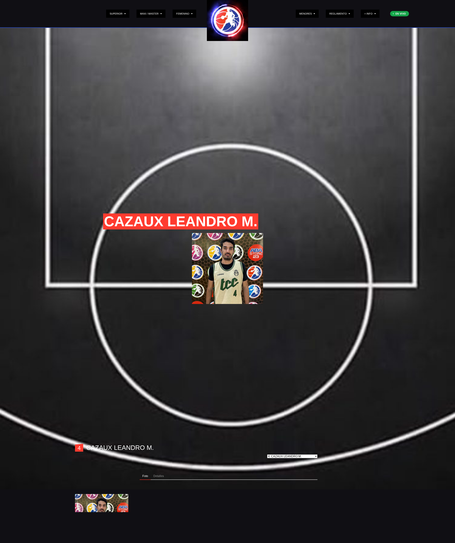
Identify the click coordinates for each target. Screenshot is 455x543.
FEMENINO (182, 13)
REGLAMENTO (338, 13)
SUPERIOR (116, 13)
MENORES (305, 13)
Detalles (158, 476)
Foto (145, 476)
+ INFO (368, 13)
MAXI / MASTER (149, 13)
